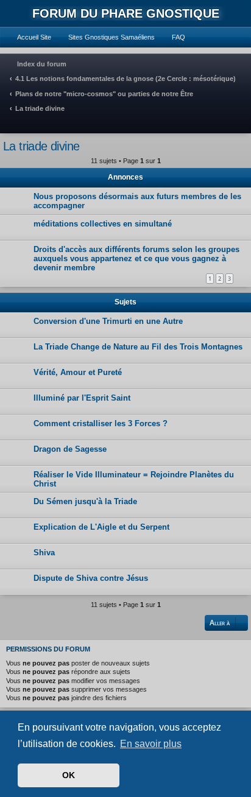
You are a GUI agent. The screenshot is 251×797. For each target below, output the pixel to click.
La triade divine (41, 146)
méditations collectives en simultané (103, 223)
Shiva (44, 552)
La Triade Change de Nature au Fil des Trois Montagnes (138, 346)
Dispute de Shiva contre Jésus (91, 578)
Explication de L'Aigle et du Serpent (101, 527)
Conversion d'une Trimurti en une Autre (108, 321)
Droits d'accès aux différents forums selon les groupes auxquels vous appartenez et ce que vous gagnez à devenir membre (136, 258)
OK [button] (68, 775)
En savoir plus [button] (151, 744)
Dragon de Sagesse (70, 449)
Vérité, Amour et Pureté (78, 372)
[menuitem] (28, 37)
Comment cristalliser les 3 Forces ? (101, 423)
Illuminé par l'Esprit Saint (82, 397)
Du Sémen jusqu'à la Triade (85, 501)
